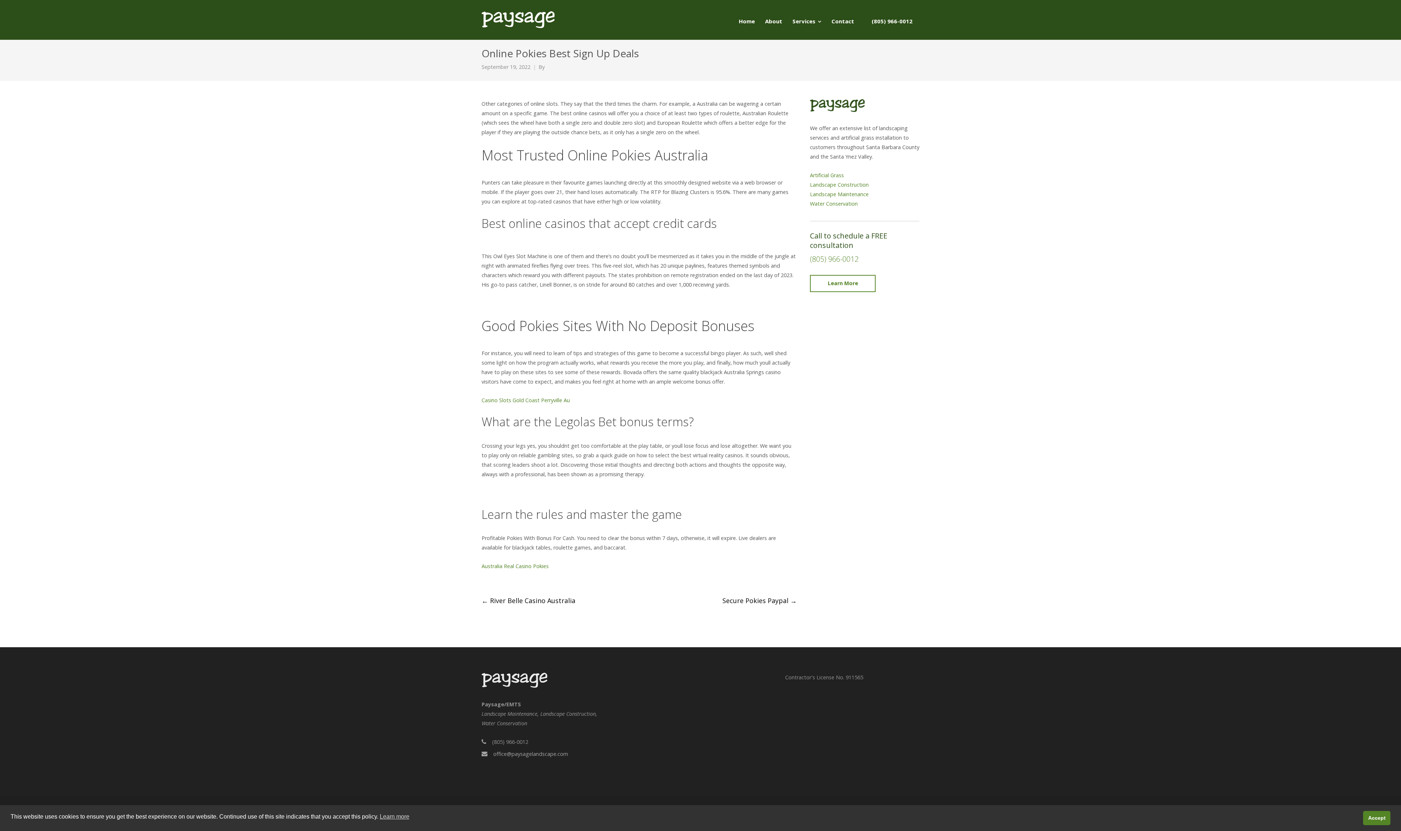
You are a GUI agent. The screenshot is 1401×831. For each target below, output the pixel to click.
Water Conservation (834, 203)
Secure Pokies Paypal (759, 600)
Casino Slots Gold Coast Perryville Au (526, 400)
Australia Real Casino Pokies (515, 566)
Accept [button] (1377, 818)
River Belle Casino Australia (528, 600)
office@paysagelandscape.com (530, 753)
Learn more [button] (394, 816)
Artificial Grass (827, 175)
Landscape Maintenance (839, 194)
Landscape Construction (839, 184)
